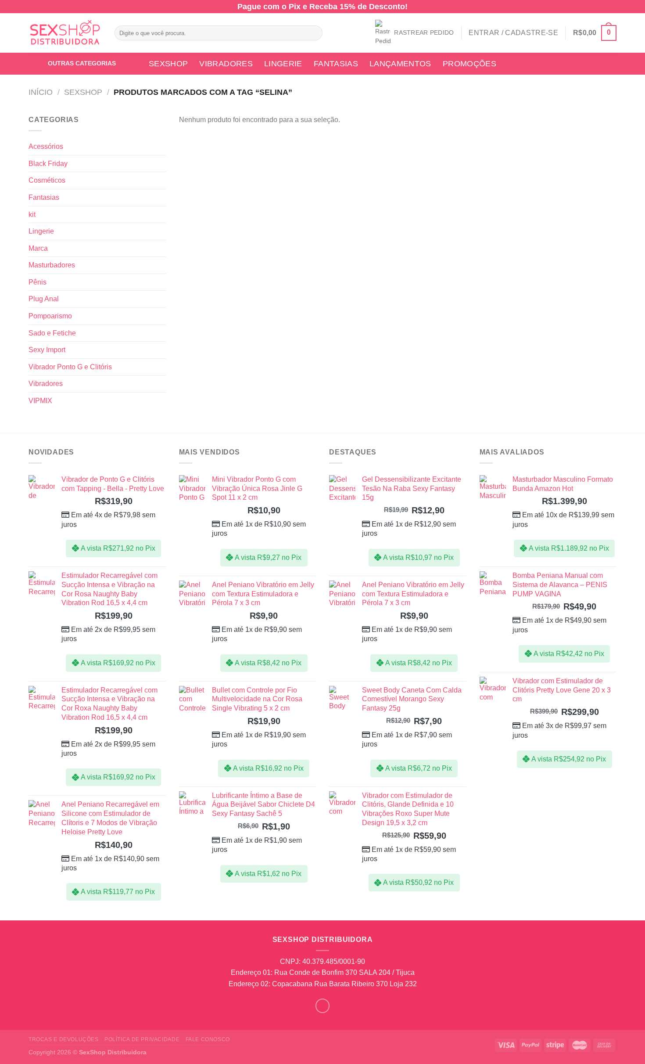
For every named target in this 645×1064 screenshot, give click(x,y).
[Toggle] (162, 146)
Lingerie (283, 63)
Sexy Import (47, 349)
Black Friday (48, 163)
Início (41, 92)
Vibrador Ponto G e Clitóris (70, 367)
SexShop (168, 63)
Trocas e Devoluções (64, 1039)
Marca (38, 248)
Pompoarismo (50, 316)
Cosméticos (47, 180)
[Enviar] (314, 32)
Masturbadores (52, 265)
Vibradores (226, 63)
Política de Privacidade (141, 1039)
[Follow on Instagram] (322, 1006)
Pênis (38, 282)
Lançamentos (400, 63)
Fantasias (336, 63)
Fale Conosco (208, 1039)
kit (32, 214)
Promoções (469, 63)
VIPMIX (40, 400)
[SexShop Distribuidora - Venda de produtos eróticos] (65, 33)
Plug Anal (44, 299)
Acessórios (46, 146)
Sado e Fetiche (52, 333)
